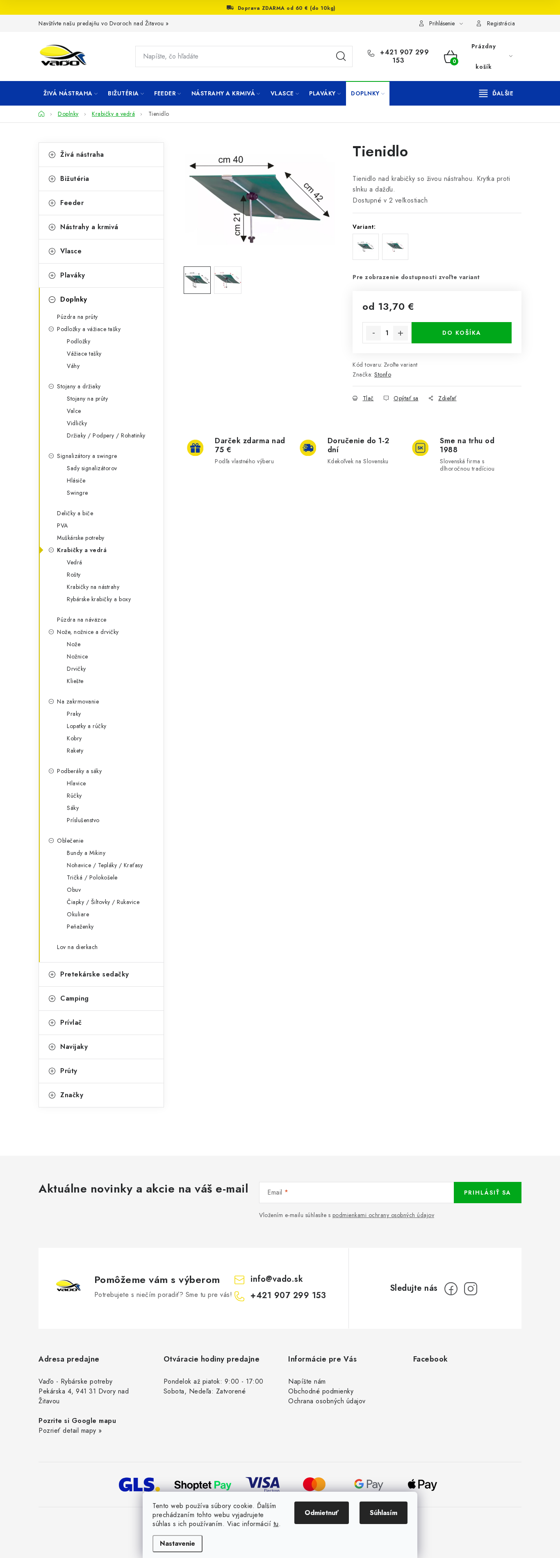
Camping (74, 998)
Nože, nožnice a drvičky (88, 632)
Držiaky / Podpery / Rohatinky (106, 435)
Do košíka (461, 333)
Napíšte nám (307, 1381)
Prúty (68, 1070)
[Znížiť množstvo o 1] (373, 333)
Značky (71, 1095)
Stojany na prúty (87, 399)
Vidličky (77, 423)
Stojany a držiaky (79, 386)
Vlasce (71, 251)
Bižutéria (74, 178)
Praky (74, 714)
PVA (62, 525)
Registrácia (501, 23)
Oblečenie (70, 840)
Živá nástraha (82, 154)
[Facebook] (451, 1288)
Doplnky (73, 299)
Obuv (74, 890)
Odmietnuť (322, 1512)
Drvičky (76, 669)
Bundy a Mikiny (86, 853)
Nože (73, 644)
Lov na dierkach (77, 947)
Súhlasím (383, 1512)
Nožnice (77, 656)
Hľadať (341, 56)
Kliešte (75, 681)
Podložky (78, 341)
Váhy (73, 366)
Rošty (74, 574)
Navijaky (74, 1046)
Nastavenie (177, 1543)
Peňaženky (80, 926)
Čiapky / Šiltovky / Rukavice (103, 902)
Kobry (74, 738)
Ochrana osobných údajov (327, 1401)
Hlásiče (76, 480)
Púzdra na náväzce (82, 620)
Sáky (73, 808)
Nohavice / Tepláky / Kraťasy (105, 865)
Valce (74, 411)
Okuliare (78, 914)
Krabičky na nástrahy (93, 587)
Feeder (72, 202)
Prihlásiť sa (487, 1192)
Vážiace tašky (84, 353)
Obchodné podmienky (320, 1391)
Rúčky (74, 795)
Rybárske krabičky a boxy (99, 599)
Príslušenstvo (83, 820)
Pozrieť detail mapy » (70, 1430)
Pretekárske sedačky (94, 974)
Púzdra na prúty (77, 317)
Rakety (75, 750)
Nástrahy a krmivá (89, 227)
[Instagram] (470, 1288)
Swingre (77, 493)
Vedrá (74, 562)
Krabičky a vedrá (82, 550)
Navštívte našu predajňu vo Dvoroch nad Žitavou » (103, 23)
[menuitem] (70, 93)
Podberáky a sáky (79, 771)
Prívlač (71, 1022)
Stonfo (382, 374)
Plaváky (72, 275)
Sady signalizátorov (92, 468)
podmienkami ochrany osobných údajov (383, 1215)
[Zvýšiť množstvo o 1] (400, 333)
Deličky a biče (75, 513)
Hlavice (76, 783)
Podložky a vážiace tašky (89, 329)
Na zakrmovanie (78, 701)
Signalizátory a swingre (87, 456)
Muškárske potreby (81, 538)
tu (276, 1524)
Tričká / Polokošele (92, 877)
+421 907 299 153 (403, 56)
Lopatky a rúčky (87, 726)
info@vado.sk (276, 1279)
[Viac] (496, 93)
